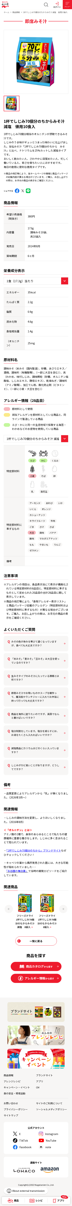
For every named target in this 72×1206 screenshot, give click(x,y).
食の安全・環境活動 (14, 1093)
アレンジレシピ (12, 1081)
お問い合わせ (11, 1103)
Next (63, 909)
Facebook (25, 1147)
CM (37, 1087)
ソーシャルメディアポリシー (51, 1109)
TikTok (23, 1140)
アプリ (39, 1081)
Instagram (51, 1134)
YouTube (51, 1140)
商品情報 (16, 12)
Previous (9, 909)
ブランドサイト (44, 1075)
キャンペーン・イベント (17, 1087)
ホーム (6, 12)
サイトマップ (11, 1115)
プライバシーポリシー (16, 1109)
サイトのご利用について (49, 1103)
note (48, 1147)
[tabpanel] (36, 62)
